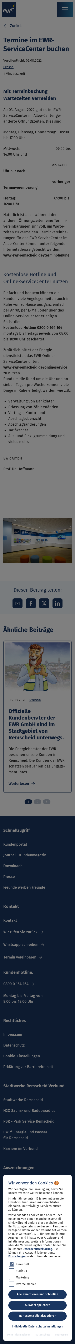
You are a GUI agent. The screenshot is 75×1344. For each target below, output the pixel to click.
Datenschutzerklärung (37, 1249)
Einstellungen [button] (17, 1256)
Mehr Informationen (18, 1334)
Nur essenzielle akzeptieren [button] (37, 1316)
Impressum (61, 1334)
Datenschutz (42, 1334)
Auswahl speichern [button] (37, 1305)
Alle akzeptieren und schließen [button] (37, 1294)
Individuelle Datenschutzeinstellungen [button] (37, 1326)
